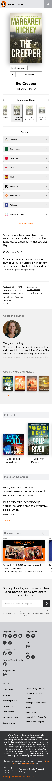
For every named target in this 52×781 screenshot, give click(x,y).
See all (6, 395)
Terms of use (31, 712)
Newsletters (8, 706)
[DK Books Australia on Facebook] (28, 657)
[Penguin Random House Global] (11, 770)
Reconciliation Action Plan (36, 717)
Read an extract (18, 67)
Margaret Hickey (26, 88)
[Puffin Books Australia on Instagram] (28, 646)
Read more (7, 275)
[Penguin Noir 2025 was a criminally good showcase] (24, 550)
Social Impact (9, 723)
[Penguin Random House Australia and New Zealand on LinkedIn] (5, 643)
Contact (6, 695)
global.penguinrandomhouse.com (18, 776)
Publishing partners (34, 693)
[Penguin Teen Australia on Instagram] (10, 653)
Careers (29, 683)
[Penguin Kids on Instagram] (33, 636)
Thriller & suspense (34, 293)
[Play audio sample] (13, 74)
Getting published (11, 700)
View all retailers (26, 223)
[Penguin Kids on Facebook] (28, 636)
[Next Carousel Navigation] (47, 533)
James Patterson (13, 461)
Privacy (28, 707)
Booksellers (8, 689)
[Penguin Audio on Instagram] (5, 674)
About (6, 683)
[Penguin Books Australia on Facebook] (5, 636)
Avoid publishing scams (36, 702)
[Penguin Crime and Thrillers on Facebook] (5, 664)
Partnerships (8, 711)
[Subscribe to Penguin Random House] (46, 603)
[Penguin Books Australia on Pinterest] (15, 636)
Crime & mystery (33, 289)
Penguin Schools (10, 717)
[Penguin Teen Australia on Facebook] (5, 653)
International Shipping (35, 721)
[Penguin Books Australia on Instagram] (10, 636)
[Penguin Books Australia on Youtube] (20, 636)
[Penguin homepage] (3, 4)
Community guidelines (35, 688)
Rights (28, 698)
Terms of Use (35, 613)
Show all (7, 519)
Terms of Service (27, 763)
